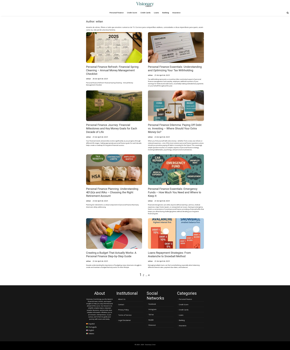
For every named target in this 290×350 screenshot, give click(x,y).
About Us (121, 299)
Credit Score (132, 12)
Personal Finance (117, 12)
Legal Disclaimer (124, 320)
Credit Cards (145, 12)
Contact (121, 304)
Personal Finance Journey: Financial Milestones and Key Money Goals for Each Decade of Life (111, 128)
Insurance (176, 12)
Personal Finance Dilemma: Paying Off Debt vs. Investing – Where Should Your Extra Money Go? (174, 128)
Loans (156, 12)
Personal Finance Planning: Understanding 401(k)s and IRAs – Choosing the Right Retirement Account (112, 192)
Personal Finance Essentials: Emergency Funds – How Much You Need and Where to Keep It (174, 192)
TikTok (151, 315)
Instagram (152, 309)
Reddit (151, 320)
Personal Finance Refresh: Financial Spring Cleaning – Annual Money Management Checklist (112, 70)
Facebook (152, 304)
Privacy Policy (123, 310)
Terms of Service (125, 315)
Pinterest (152, 325)
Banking (165, 12)
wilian (88, 79)
